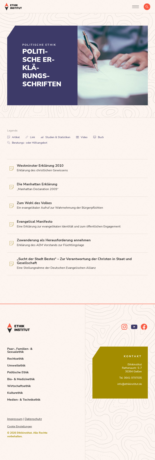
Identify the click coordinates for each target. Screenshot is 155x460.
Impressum (14, 419)
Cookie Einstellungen (19, 426)
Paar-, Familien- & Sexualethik (20, 350)
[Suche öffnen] (147, 6)
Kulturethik (15, 393)
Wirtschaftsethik (19, 386)
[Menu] (135, 6)
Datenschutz (33, 419)
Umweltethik (16, 365)
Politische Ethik (18, 372)
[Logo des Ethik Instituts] (13, 6)
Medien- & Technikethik (23, 400)
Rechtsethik (15, 359)
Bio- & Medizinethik (21, 379)
